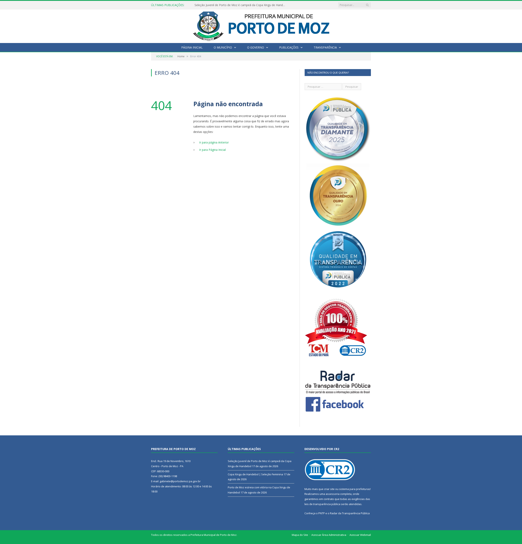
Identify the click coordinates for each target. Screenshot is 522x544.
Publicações (289, 47)
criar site (329, 489)
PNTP (321, 513)
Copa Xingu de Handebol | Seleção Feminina (224, 5)
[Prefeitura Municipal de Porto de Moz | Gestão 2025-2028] (261, 25)
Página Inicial (192, 47)
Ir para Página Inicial (212, 150)
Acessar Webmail (360, 535)
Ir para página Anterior (214, 142)
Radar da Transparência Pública (350, 513)
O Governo (255, 47)
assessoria (333, 494)
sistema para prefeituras (354, 489)
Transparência (325, 47)
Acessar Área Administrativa (328, 535)
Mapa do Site (300, 535)
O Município (223, 47)
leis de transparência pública (322, 504)
